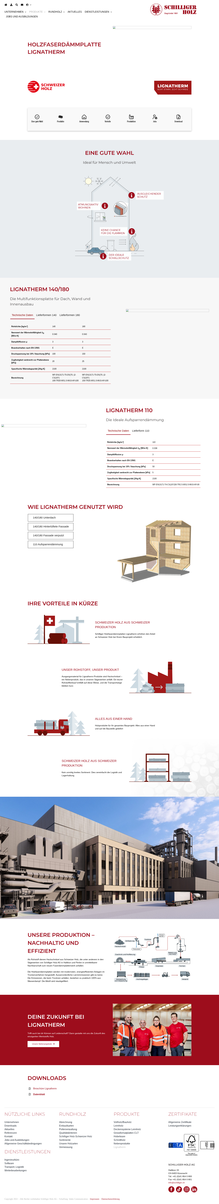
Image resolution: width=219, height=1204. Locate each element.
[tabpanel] (60, 353)
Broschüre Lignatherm (45, 1088)
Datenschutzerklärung (110, 1192)
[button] (170, 1141)
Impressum (94, 1192)
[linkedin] (194, 1182)
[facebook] (171, 1182)
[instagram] (187, 1182)
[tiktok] (179, 1182)
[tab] (22, 316)
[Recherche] (16, 5)
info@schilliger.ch (176, 1175)
